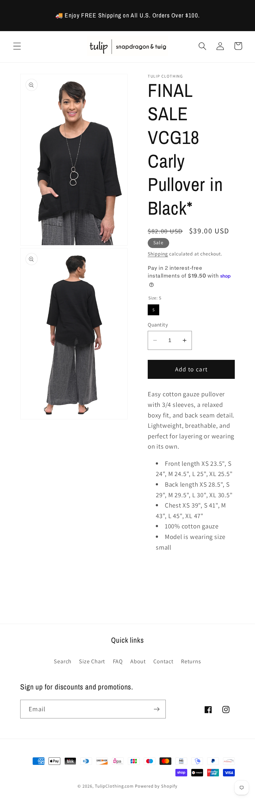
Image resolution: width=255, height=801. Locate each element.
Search (63, 661)
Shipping (158, 253)
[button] (17, 46)
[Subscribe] (156, 709)
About (138, 661)
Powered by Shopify (156, 786)
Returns (191, 661)
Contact (163, 661)
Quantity (158, 324)
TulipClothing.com (114, 786)
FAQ (118, 661)
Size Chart (92, 661)
